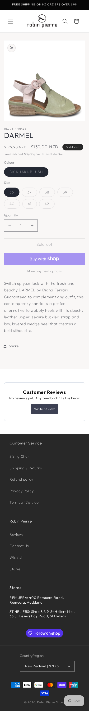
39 (68, 193)
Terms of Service (24, 502)
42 (50, 204)
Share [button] (14, 346)
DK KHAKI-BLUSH (28, 172)
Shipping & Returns (25, 468)
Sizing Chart (20, 456)
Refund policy (21, 479)
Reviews (16, 534)
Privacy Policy (21, 491)
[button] (10, 21)
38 (50, 193)
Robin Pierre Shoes (51, 702)
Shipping (29, 154)
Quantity (11, 215)
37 (32, 193)
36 (14, 193)
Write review (44, 409)
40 (14, 204)
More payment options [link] (44, 271)
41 (32, 204)
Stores (14, 569)
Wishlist (15, 557)
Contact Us (19, 546)
